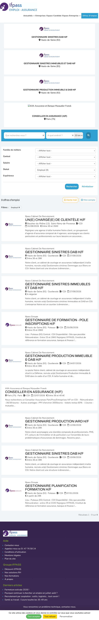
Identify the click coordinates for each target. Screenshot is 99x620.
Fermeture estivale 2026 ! (17, 589)
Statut (6, 169)
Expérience (8, 175)
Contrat (6, 156)
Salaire (6, 162)
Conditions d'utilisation (15, 552)
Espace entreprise (70, 16)
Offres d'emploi (90, 16)
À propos (9, 579)
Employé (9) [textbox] (42, 170)
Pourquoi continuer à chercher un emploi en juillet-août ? (31, 593)
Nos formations (12, 575)
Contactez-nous (12, 545)
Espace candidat (54, 16)
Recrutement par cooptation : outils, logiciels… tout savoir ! (32, 596)
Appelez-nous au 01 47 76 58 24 (20, 548)
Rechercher (71, 186)
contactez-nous (68, 606)
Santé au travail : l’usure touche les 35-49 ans (26, 599)
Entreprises (40, 16)
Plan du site (10, 558)
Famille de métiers (12, 149)
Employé (15, 207)
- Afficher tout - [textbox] (44, 150)
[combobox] (65, 150)
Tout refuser (50, 616)
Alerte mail (71, 200)
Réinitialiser (87, 186)
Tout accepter (33, 616)
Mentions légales (13, 555)
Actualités (28, 16)
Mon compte (89, 200)
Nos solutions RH (13, 572)
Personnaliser (66, 616)
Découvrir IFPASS (13, 569)
